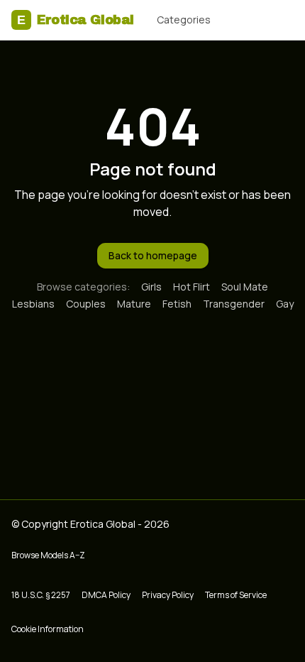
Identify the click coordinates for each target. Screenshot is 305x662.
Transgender (234, 303)
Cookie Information (47, 629)
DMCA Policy (106, 595)
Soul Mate (244, 286)
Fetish (177, 303)
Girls (151, 286)
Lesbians (33, 303)
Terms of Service (236, 595)
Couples (86, 303)
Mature (134, 303)
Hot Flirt (191, 286)
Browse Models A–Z (48, 555)
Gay (285, 303)
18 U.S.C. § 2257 (40, 595)
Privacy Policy (168, 595)
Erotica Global (75, 20)
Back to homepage (153, 255)
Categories (184, 19)
